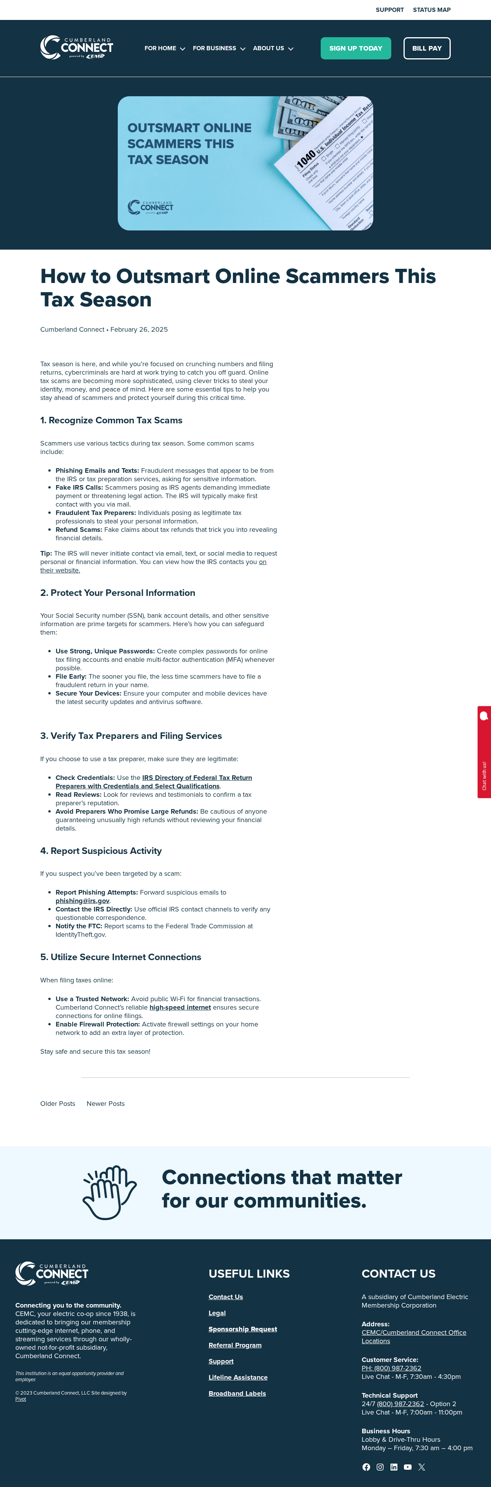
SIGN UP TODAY (356, 48)
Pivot (20, 1399)
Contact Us (226, 1297)
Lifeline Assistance (238, 1377)
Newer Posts (106, 1103)
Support (390, 9)
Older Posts (57, 1103)
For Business (214, 48)
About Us (268, 48)
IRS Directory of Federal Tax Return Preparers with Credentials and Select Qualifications (154, 782)
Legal (217, 1313)
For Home (160, 48)
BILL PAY (427, 48)
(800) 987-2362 (400, 1404)
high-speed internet (180, 1007)
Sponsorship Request (243, 1329)
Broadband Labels (237, 1393)
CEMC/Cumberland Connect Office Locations (414, 1336)
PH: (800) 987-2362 (392, 1368)
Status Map (432, 9)
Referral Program (235, 1345)
